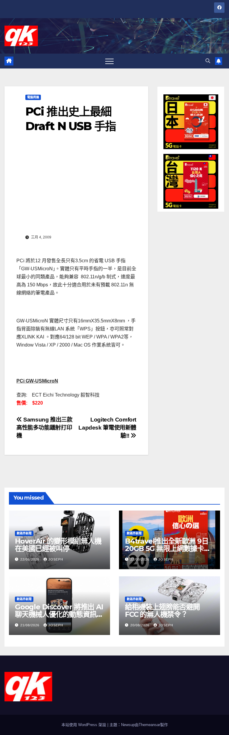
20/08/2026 (140, 625)
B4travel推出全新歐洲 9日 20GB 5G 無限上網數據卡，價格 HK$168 (168, 548)
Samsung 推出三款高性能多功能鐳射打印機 (44, 427)
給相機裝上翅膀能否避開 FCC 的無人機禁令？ (162, 611)
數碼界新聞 (24, 533)
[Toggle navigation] (109, 61)
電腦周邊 (33, 97)
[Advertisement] (76, 188)
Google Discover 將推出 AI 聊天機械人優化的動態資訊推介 (59, 614)
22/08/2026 (30, 559)
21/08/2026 (30, 625)
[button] (207, 60)
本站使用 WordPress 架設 (84, 724)
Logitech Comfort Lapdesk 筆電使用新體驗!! (107, 427)
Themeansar (149, 724)
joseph (55, 559)
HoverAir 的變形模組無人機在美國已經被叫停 (58, 545)
